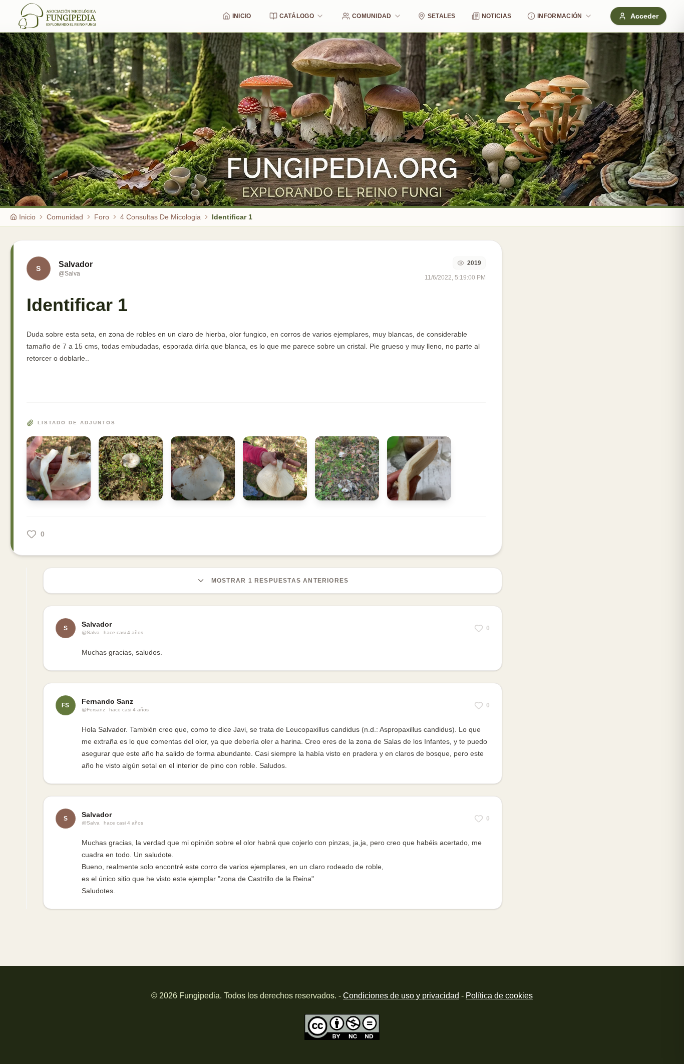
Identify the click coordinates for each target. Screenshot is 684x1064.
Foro (101, 217)
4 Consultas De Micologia (160, 217)
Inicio (241, 16)
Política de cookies (499, 995)
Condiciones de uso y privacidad (401, 995)
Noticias (496, 16)
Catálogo (296, 16)
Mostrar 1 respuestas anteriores (280, 580)
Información (559, 16)
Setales (442, 16)
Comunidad (372, 16)
